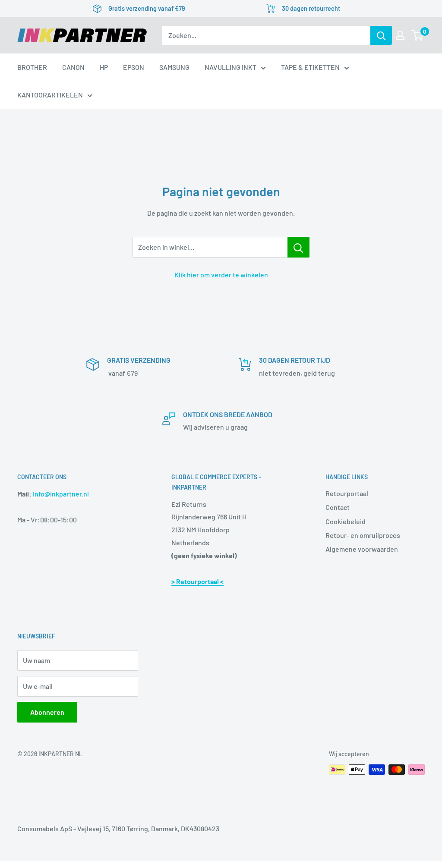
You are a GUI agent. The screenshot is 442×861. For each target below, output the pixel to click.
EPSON (133, 67)
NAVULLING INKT (230, 67)
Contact (337, 507)
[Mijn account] (400, 35)
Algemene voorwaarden (361, 549)
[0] (417, 35)
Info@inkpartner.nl (61, 494)
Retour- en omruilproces (362, 535)
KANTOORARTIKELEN (50, 95)
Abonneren (47, 712)
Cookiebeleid (345, 521)
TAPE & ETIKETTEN (310, 67)
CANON (73, 67)
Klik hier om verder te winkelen (221, 274)
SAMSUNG (174, 67)
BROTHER (32, 67)
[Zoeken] (381, 35)
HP (104, 67)
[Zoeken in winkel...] (298, 247)
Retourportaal (346, 493)
